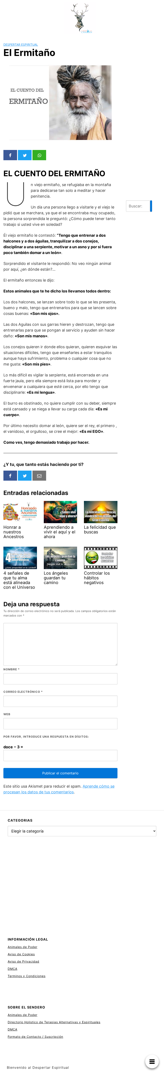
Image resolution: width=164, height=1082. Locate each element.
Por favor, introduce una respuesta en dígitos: (46, 736)
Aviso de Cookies (21, 954)
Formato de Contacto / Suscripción (35, 1036)
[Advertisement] (139, 126)
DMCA (12, 968)
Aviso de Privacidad (23, 961)
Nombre (11, 669)
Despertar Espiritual (20, 44)
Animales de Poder (22, 947)
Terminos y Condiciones (26, 976)
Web (6, 714)
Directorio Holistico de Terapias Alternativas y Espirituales (54, 1022)
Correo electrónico (23, 691)
